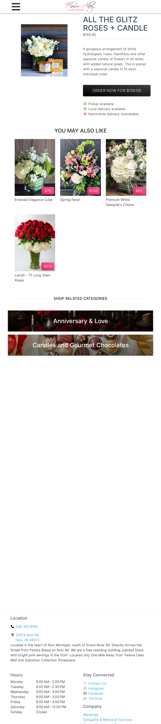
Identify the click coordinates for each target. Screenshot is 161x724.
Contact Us (97, 683)
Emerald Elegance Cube (34, 200)
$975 (48, 266)
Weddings (91, 714)
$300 (93, 191)
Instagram (96, 688)
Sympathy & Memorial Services (107, 720)
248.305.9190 (27, 626)
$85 (139, 191)
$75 (48, 191)
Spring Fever (70, 200)
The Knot (95, 698)
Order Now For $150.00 (116, 90)
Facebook (95, 693)
